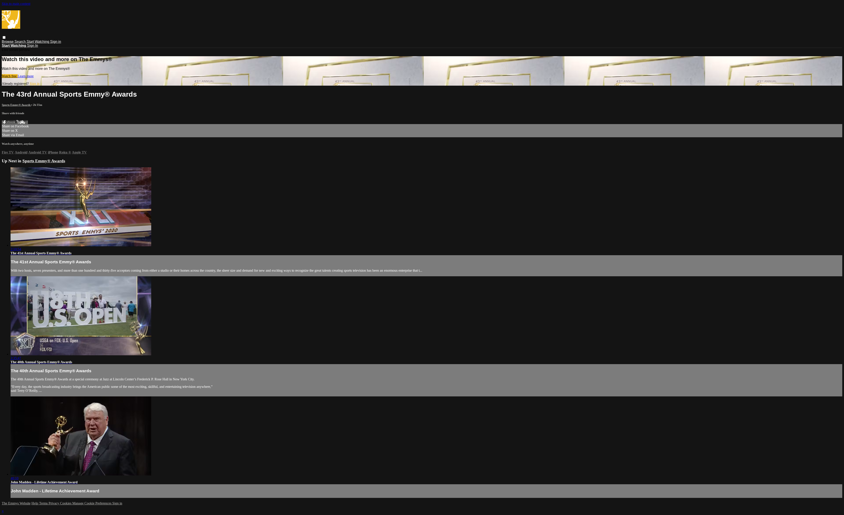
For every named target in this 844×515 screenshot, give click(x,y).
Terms (44, 503)
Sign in (55, 41)
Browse (8, 41)
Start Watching (38, 41)
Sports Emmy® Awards (16, 105)
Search (21, 41)
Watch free (10, 76)
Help (35, 503)
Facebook (9, 122)
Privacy (54, 503)
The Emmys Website (16, 503)
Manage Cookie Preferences (92, 503)
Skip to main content (16, 3)
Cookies (66, 503)
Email (24, 122)
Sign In (32, 45)
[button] (4, 37)
